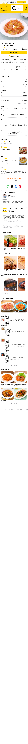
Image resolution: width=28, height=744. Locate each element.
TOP (2, 409)
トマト (2, 84)
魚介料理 (6, 409)
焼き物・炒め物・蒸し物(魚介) (16, 409)
